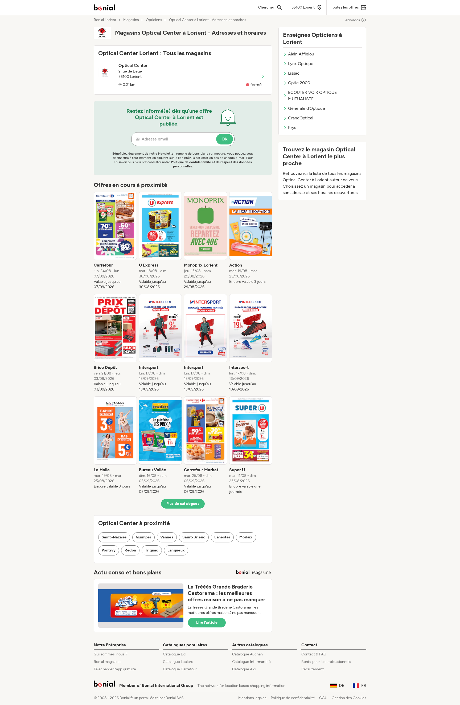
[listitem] (115, 241)
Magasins (131, 20)
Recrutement (312, 669)
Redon (130, 550)
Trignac (151, 550)
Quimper (143, 537)
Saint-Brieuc (193, 537)
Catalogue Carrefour (180, 669)
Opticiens (154, 20)
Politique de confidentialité (293, 698)
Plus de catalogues (182, 503)
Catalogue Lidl (174, 654)
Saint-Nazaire (114, 537)
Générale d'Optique (306, 108)
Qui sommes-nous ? (110, 654)
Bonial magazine (107, 661)
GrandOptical (300, 117)
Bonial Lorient (105, 20)
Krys (292, 127)
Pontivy (109, 550)
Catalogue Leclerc (178, 661)
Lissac (293, 73)
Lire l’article (206, 622)
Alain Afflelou (301, 54)
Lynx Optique (300, 63)
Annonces (352, 20)
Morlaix (245, 537)
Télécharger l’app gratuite (115, 669)
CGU (323, 698)
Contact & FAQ (313, 654)
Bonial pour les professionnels (326, 661)
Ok (224, 139)
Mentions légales (252, 698)
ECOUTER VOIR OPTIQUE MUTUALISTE (312, 95)
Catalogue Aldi (244, 669)
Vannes (166, 537)
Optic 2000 (299, 82)
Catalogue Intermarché (251, 661)
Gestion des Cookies (349, 698)
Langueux (176, 550)
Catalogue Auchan (247, 654)
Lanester (222, 537)
